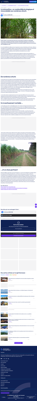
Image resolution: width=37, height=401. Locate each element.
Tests (11, 274)
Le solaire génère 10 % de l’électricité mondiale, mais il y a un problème (19, 313)
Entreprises (3, 274)
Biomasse (5, 7)
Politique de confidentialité (5, 369)
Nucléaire (10, 297)
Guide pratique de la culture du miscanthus (9, 189)
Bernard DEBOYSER (8, 14)
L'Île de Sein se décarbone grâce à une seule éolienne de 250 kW (18, 337)
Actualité (7, 274)
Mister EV (2, 385)
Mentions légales (4, 367)
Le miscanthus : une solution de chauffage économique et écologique (14, 188)
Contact (2, 364)
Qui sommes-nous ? (4, 360)
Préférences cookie (4, 372)
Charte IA (2, 373)
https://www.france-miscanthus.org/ (8, 186)
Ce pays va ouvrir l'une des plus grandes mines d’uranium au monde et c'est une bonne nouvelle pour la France (21, 320)
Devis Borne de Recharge (5, 382)
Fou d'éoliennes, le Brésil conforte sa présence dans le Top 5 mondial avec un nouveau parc (20, 332)
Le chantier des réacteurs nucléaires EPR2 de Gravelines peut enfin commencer (21, 296)
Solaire (10, 279)
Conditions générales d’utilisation (7, 370)
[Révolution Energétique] (6, 1)
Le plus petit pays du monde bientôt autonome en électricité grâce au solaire (21, 278)
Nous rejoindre (3, 362)
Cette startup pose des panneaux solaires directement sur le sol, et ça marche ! (21, 325)
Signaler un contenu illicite (5, 375)
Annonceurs (3, 365)
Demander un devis (33, 1)
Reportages (14, 274)
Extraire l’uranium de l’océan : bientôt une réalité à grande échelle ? (19, 302)
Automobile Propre (4, 380)
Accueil (2, 7)
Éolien (9, 291)
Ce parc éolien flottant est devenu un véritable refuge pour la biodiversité (20, 290)
